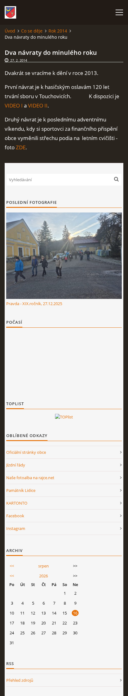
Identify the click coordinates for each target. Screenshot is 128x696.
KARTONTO (16, 503)
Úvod (10, 31)
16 (75, 613)
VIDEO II (38, 105)
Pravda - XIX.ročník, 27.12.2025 (34, 303)
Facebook (15, 516)
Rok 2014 (57, 31)
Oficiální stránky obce (26, 452)
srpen (43, 566)
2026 (43, 576)
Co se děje (32, 31)
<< (12, 566)
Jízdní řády (15, 465)
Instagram (15, 528)
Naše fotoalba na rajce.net (30, 477)
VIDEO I (14, 105)
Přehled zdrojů (19, 680)
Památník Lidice (20, 490)
